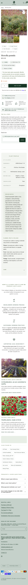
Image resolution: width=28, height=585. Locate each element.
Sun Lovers (5, 465)
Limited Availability (7, 452)
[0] (26, 3)
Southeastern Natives (7, 462)
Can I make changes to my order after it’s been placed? (12, 491)
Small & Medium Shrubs (8, 458)
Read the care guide (7, 432)
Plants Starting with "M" (8, 455)
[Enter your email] (25, 529)
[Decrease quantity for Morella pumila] (2, 85)
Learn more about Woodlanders (11, 392)
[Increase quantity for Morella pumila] (6, 85)
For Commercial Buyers (7, 512)
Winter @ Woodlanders (16, 465)
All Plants (5, 449)
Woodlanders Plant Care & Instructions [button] (10, 515)
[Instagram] (2, 556)
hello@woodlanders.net (6, 547)
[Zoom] (23, 12)
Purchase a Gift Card (6, 505)
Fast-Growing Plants (14, 449)
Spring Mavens (19, 462)
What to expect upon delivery (9, 479)
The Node (3, 510)
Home (2, 7)
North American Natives (19, 452)
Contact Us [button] (4, 552)
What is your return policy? (9, 483)
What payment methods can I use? (11, 487)
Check (22, 140)
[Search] (23, 3)
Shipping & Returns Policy (7, 507)
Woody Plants (6, 468)
